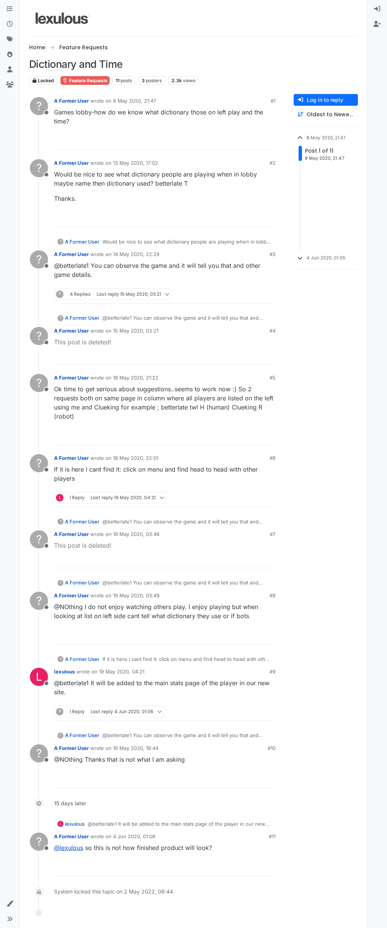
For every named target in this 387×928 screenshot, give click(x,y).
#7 (273, 534)
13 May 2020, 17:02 (135, 163)
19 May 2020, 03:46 (136, 534)
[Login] (377, 9)
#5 (272, 378)
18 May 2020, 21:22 (135, 378)
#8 (272, 595)
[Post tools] (269, 141)
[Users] (10, 70)
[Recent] (10, 24)
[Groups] (10, 85)
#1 (273, 101)
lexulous (64, 672)
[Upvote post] (241, 141)
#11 (272, 836)
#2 (272, 163)
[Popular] (10, 54)
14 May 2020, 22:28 (136, 254)
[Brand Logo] (62, 18)
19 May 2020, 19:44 (135, 748)
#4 (272, 331)
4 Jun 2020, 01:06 (134, 836)
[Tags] (10, 39)
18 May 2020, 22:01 (135, 458)
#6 (272, 458)
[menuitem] (377, 9)
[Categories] (10, 9)
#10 (272, 748)
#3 (272, 254)
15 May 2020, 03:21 (135, 331)
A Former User (71, 101)
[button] (10, 904)
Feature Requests (88, 80)
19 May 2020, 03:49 (136, 595)
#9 (272, 672)
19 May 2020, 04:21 (121, 672)
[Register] (377, 24)
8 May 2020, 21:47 (134, 101)
